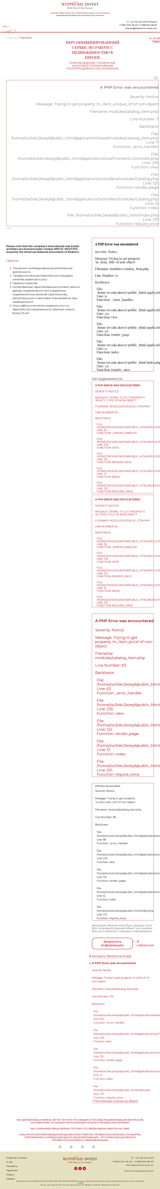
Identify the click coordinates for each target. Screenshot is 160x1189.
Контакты (11, 1166)
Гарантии (11, 1170)
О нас (9, 1162)
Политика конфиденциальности (139, 1171)
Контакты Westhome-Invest (111, 956)
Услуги (10, 1174)
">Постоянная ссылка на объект (115, 1101)
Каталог (10, 1178)
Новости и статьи (16, 1157)
